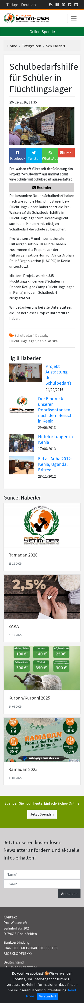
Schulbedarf (55, 45)
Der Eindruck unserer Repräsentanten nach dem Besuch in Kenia (55, 410)
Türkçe (12, 4)
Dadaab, (41, 335)
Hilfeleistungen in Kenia (55, 439)
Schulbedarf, (24, 335)
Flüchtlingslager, (23, 341)
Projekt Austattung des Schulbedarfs (58, 374)
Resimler (43, 187)
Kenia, (42, 341)
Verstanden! (47, 996)
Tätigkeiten (31, 45)
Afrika (52, 341)
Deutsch (28, 4)
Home (12, 45)
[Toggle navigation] (73, 18)
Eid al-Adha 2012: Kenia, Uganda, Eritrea (55, 464)
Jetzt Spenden (42, 814)
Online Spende (42, 31)
